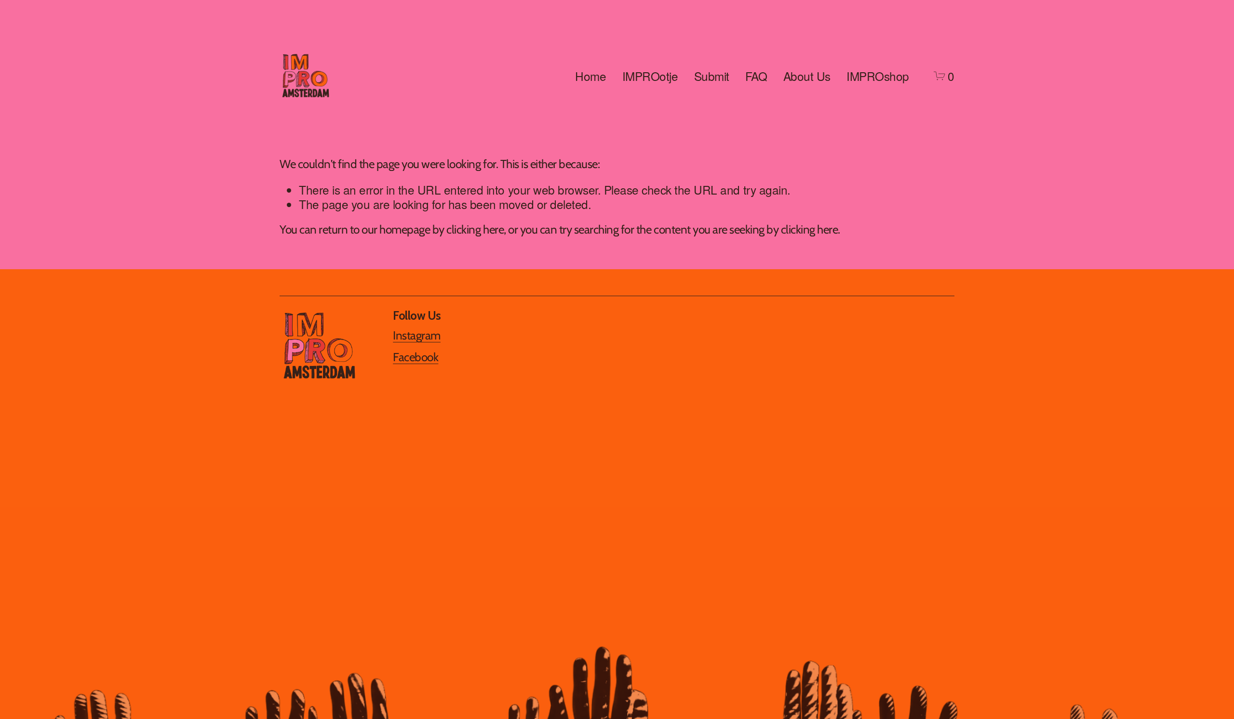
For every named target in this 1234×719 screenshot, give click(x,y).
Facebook (415, 357)
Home (590, 75)
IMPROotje (650, 75)
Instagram (417, 335)
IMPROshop (877, 75)
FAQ (756, 75)
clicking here (475, 229)
